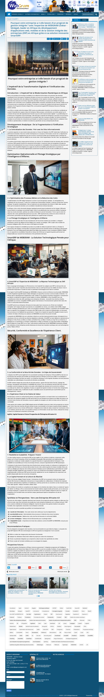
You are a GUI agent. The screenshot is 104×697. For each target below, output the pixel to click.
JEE (59, 623)
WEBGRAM (73, 644)
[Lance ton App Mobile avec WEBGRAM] (75, 121)
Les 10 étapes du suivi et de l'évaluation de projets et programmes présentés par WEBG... (86, 54)
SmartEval (74, 635)
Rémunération (53, 632)
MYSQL (52, 626)
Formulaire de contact (39, 617)
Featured (12, 617)
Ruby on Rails (68, 632)
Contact (76, 14)
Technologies (51, 14)
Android (27, 608)
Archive (84, 20)
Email (64, 38)
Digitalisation (37, 614)
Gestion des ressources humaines (37, 620)
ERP (51, 614)
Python (11, 632)
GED (66, 617)
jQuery (65, 623)
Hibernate (82, 620)
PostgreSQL (60, 629)
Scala (82, 632)
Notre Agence (68, 626)
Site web (38, 635)
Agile (20, 608)
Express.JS (84, 614)
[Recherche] (96, 14)
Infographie (24, 623)
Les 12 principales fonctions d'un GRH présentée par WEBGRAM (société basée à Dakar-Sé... (87, 94)
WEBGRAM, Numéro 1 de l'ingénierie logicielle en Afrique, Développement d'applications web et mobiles (32, 695)
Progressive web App (88, 629)
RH (60, 632)
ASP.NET (54, 608)
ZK (87, 644)
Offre (85, 626)
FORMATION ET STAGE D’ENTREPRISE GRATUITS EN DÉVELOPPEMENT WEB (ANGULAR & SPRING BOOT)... (86, 132)
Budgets (20, 611)
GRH (75, 620)
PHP (52, 629)
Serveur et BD (13, 635)
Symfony (46, 641)
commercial (36, 611)
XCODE (81, 644)
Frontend (59, 617)
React (27, 632)
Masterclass (13, 626)
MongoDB (44, 626)
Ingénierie (32, 623)
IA (17, 623)
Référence (68, 14)
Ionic (39, 623)
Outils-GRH (45, 629)
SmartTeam (29, 638)
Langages (72, 623)
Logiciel (87, 623)
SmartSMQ (20, 638)
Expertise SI (76, 614)
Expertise (67, 614)
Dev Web (29, 614)
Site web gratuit (47, 635)
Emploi (45, 614)
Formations (60, 14)
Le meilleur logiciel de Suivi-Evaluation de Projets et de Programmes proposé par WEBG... (86, 144)
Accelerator (12, 608)
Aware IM (77, 608)
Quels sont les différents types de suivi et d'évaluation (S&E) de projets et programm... (87, 107)
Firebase (19, 617)
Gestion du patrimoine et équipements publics (60, 620)
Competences (45, 611)
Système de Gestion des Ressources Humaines (62, 641)
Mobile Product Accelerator (32, 626)
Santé (75, 632)
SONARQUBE (38, 638)
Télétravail (56, 644)
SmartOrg (12, 638)
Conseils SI (75, 611)
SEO (88, 632)
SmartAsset (57, 635)
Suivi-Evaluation (36, 641)
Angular (34, 608)
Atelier (61, 608)
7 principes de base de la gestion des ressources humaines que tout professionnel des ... (87, 68)
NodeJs (59, 626)
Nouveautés (77, 626)
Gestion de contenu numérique (77, 617)
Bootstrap (12, 611)
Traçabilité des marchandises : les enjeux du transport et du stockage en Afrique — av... (17, 591)
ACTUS (76, 20)
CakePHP (28, 611)
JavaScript (52, 623)
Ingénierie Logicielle (17, 14)
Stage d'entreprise (58, 638)
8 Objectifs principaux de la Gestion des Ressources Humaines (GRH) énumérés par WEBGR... (87, 39)
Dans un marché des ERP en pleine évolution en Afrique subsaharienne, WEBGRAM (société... (38, 592)
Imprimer (57, 38)
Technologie (40, 644)
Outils (38, 629)
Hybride (11, 623)
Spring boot (47, 638)
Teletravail (48, 644)
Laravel (79, 623)
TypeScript (65, 644)
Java (45, 623)
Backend (85, 608)
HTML (89, 620)
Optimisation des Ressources (26, 629)
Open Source (13, 629)
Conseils (67, 611)
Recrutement (35, 632)
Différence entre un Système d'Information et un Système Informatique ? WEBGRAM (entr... (87, 25)
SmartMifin (90, 635)
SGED (21, 635)
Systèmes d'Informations (32, 14)
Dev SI (89, 611)
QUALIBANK (19, 632)
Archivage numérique (44, 608)
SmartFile (82, 635)
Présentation (77, 629)
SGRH (27, 635)
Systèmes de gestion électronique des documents (21, 644)
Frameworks (50, 617)
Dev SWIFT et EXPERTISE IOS (16, 614)
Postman (68, 629)
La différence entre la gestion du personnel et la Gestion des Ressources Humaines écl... (87, 81)
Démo (83, 611)
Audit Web (68, 608)
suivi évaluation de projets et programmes (19, 641)
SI (32, 635)
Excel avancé (59, 614)
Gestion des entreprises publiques (18, 620)
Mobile (43, 14)
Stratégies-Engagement (71, 638)
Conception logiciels (57, 611)
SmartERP (14, 564)
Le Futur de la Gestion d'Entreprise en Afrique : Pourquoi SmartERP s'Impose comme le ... (58, 591)
